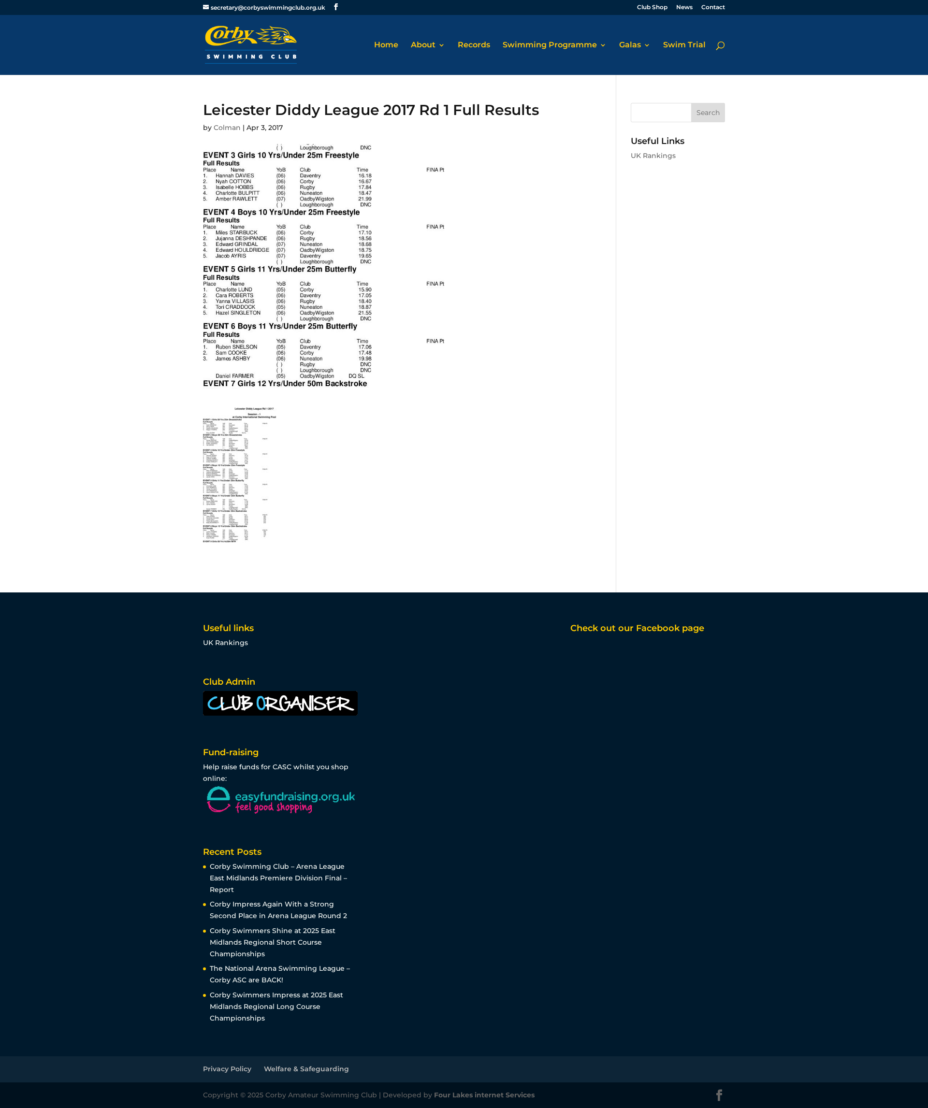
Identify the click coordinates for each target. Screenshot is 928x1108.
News (684, 7)
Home (386, 45)
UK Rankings (653, 155)
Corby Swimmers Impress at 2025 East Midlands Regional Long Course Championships (276, 1006)
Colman (227, 127)
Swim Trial (684, 45)
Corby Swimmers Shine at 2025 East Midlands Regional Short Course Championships (272, 942)
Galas (630, 45)
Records (474, 45)
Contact (713, 7)
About (423, 45)
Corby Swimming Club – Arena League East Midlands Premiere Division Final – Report (278, 878)
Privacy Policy (227, 1069)
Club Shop (652, 7)
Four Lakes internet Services (484, 1095)
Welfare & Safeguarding (306, 1069)
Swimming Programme (550, 45)
